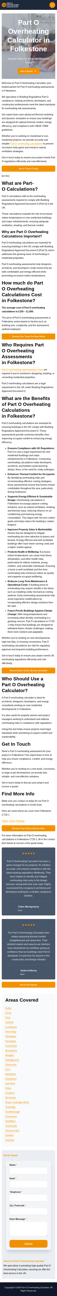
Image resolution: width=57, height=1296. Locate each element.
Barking (20, 821)
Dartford (9, 1135)
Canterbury (11, 1027)
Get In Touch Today (28, 168)
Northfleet (10, 1121)
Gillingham (11, 1079)
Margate (9, 1055)
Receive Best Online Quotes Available (28, 670)
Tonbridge (10, 1107)
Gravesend (11, 1116)
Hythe (5, 821)
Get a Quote (27, 71)
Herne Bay (10, 1031)
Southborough (12, 1111)
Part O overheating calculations (26, 143)
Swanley (9, 1140)
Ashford (9, 1022)
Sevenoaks (11, 1126)
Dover (12, 821)
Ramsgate (10, 1041)
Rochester (10, 1097)
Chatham (10, 1093)
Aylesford (10, 1083)
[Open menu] (52, 5)
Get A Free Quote (28, 985)
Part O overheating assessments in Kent (22, 369)
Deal (7, 1017)
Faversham (11, 1046)
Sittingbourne (12, 1060)
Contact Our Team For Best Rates (28, 336)
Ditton (8, 1088)
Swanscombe (12, 1130)
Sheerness (11, 1064)
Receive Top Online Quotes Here (28, 828)
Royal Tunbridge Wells (17, 1102)
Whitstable (10, 1036)
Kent (7, 1069)
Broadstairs (11, 1050)
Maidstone (10, 1074)
